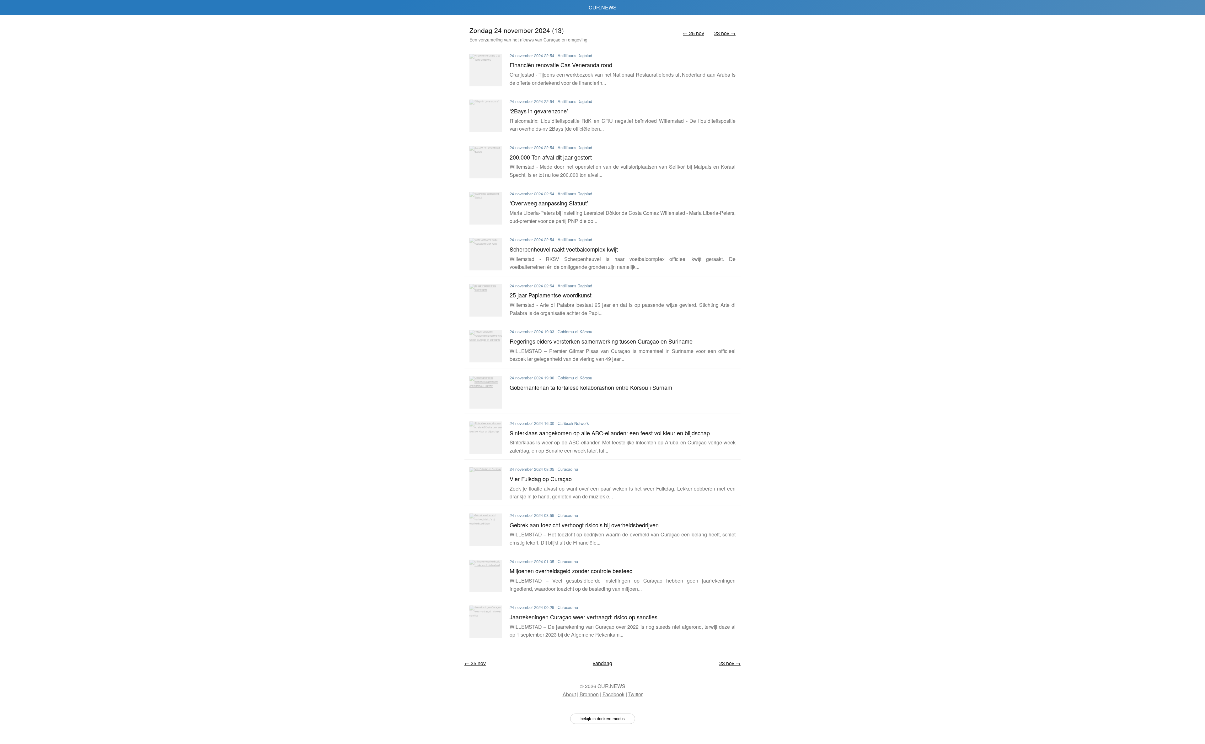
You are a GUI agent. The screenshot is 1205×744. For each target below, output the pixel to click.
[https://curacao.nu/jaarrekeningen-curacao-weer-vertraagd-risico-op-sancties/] (485, 622)
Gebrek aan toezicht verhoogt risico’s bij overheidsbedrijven (584, 525)
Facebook (613, 694)
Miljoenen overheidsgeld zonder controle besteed (571, 571)
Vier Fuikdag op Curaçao (541, 479)
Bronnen (589, 694)
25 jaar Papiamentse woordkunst (551, 295)
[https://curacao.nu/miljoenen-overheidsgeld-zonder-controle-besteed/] (485, 576)
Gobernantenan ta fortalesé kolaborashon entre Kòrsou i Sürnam (591, 387)
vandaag (602, 663)
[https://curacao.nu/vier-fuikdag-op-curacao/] (485, 483)
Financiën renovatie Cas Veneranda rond (561, 65)
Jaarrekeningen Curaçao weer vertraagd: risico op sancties (583, 617)
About (569, 694)
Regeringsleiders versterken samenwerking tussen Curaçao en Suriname (601, 341)
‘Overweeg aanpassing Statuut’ (549, 203)
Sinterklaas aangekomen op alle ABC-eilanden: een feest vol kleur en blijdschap (610, 433)
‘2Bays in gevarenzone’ (539, 111)
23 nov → (725, 33)
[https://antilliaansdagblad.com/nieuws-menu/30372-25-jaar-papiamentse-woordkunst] (485, 300)
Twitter (635, 694)
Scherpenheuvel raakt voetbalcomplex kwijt (564, 249)
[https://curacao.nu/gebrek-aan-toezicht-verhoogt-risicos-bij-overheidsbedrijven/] (485, 529)
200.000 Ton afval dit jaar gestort (551, 157)
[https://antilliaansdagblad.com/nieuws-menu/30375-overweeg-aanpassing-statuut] (485, 208)
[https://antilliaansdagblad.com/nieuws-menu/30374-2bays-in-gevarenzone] (485, 116)
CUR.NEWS (603, 7)
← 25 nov (693, 33)
